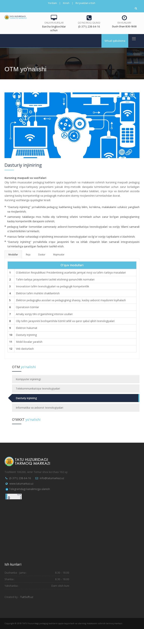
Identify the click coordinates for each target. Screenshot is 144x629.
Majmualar (58, 254)
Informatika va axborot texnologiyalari (39, 407)
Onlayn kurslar (54, 22)
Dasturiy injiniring (26, 398)
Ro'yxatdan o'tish (85, 3)
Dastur (41, 254)
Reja (28, 254)
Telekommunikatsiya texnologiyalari (38, 388)
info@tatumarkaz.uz (52, 478)
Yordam (52, 3)
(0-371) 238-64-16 (20, 478)
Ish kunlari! (124, 22)
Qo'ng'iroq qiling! (89, 22)
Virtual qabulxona (114, 40)
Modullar (13, 254)
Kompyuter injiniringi (28, 379)
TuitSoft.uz (26, 597)
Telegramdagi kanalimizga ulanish (29, 489)
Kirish (66, 3)
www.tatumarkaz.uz (21, 483)
